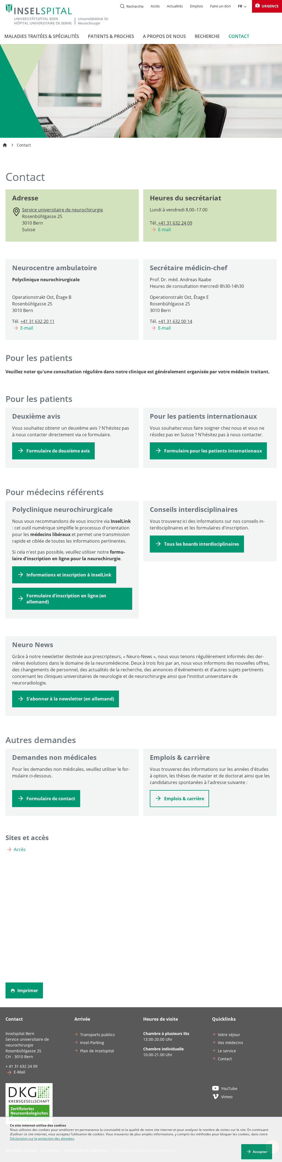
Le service (227, 1050)
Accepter (260, 1151)
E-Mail (19, 1072)
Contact (239, 36)
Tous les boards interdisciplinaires (201, 544)
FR (240, 6)
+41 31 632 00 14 (175, 321)
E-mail (164, 230)
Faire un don (220, 6)
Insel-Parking (92, 1042)
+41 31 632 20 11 (37, 321)
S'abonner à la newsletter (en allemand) (70, 699)
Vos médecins (230, 1042)
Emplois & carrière (184, 799)
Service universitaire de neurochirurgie (62, 210)
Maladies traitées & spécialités (41, 36)
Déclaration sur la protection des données (42, 1138)
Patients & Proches (111, 36)
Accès (155, 6)
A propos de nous (164, 36)
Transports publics (97, 1034)
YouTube (229, 1088)
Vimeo (226, 1096)
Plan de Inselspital (97, 1050)
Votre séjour (229, 1034)
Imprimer (27, 990)
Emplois (196, 6)
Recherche (207, 36)
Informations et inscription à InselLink (68, 575)
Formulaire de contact (50, 799)
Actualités (175, 6)
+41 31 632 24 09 (174, 223)
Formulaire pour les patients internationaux (213, 451)
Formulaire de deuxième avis (58, 451)
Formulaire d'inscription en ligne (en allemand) (66, 599)
